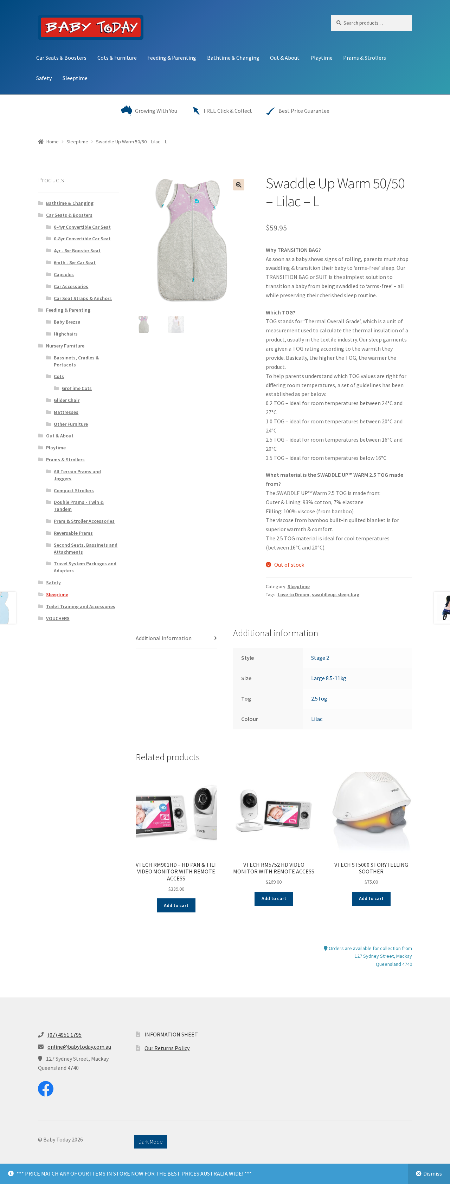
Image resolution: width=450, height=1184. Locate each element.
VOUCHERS (58, 618)
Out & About (285, 57)
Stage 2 (320, 657)
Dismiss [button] (432, 1173)
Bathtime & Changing (233, 57)
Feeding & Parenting (171, 57)
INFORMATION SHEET (171, 1034)
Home (52, 141)
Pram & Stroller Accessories (84, 521)
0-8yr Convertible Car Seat (82, 238)
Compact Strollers (74, 490)
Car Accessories (71, 286)
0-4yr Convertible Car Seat (82, 227)
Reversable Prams (73, 533)
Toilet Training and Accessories (80, 606)
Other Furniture (71, 424)
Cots (59, 376)
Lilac (316, 718)
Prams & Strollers (364, 57)
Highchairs (66, 334)
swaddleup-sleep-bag (335, 594)
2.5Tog (319, 698)
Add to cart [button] (176, 905)
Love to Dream (293, 594)
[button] (238, 184)
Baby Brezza (67, 322)
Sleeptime (75, 78)
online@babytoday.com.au (79, 1046)
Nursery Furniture (65, 346)
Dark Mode (151, 1141)
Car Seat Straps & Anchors (83, 298)
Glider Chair (66, 400)
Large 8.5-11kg (328, 678)
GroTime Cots (77, 388)
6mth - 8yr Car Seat (75, 262)
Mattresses (66, 412)
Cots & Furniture (117, 57)
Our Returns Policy (166, 1048)
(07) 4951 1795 (64, 1034)
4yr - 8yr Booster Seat (77, 250)
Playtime (321, 57)
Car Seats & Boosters (61, 57)
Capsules (64, 274)
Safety (44, 78)
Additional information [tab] (164, 638)
